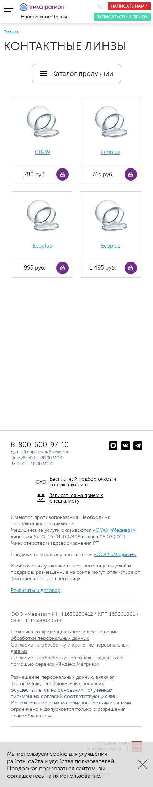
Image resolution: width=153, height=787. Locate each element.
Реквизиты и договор (35, 590)
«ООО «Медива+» (114, 530)
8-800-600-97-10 (40, 444)
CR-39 (42, 152)
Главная (11, 31)
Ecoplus (110, 152)
